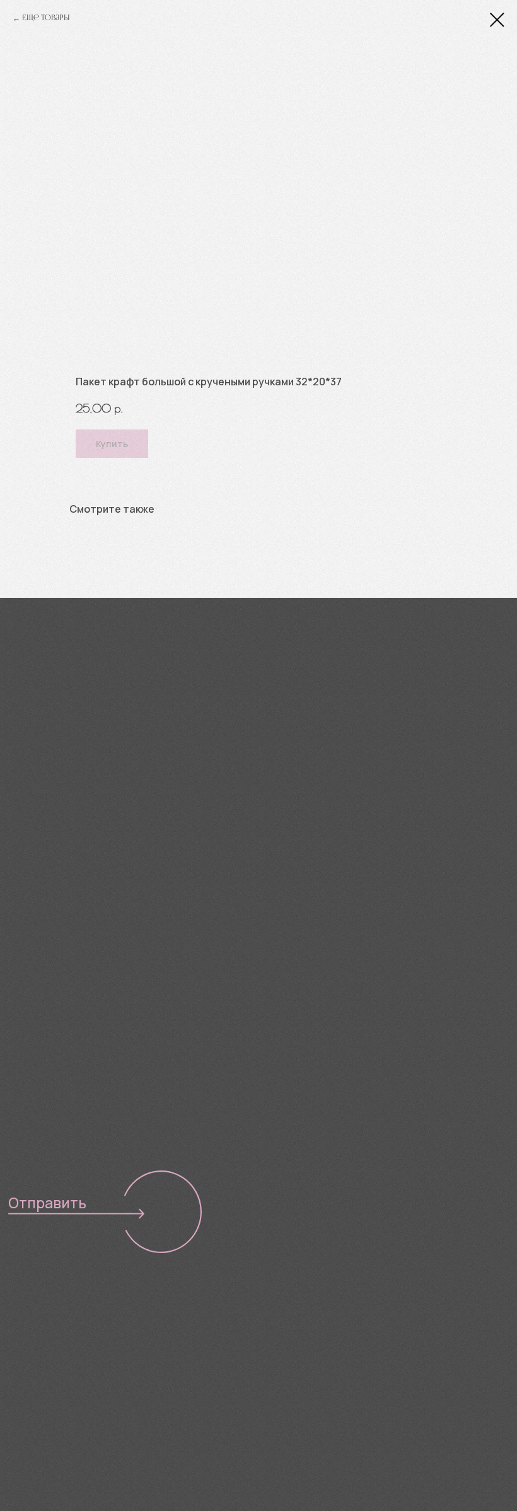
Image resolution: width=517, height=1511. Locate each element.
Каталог (34, 1342)
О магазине (43, 1371)
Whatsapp (319, 767)
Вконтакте (197, 764)
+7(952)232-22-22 (68, 765)
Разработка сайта (308, 1399)
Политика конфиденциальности (341, 1373)
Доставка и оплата (67, 1400)
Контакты (38, 1429)
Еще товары (46, 18)
